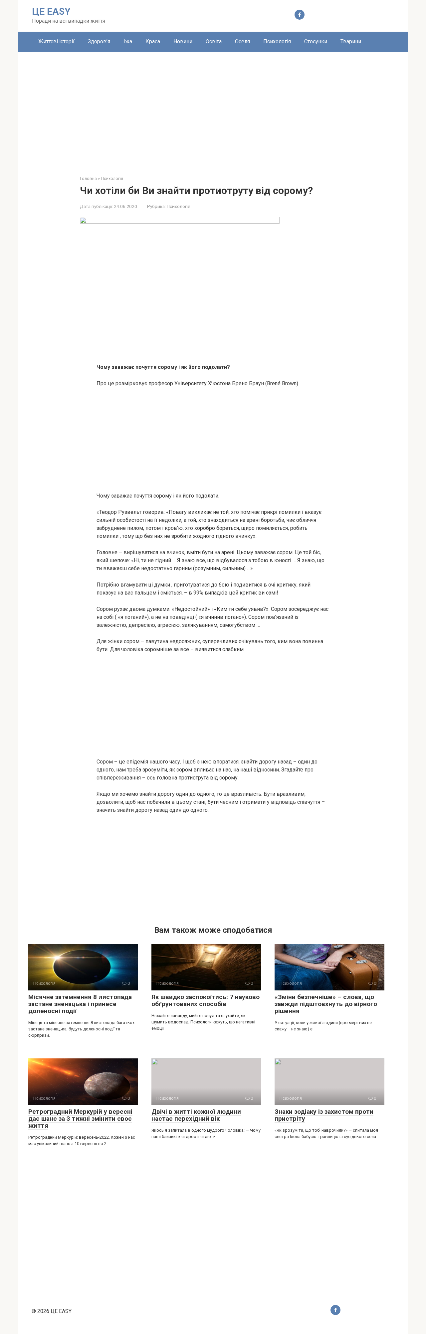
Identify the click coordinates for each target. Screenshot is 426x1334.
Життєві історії (56, 41)
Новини (182, 41)
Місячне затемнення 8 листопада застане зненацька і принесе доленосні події (80, 1004)
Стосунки (315, 41)
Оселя (242, 41)
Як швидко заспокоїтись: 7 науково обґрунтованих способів (205, 1000)
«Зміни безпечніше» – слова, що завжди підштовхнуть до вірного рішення (326, 1004)
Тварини (350, 41)
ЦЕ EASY (51, 11)
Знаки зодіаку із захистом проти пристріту (324, 1115)
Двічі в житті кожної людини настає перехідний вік (196, 1115)
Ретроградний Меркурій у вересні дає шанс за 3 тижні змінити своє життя (80, 1118)
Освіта (214, 41)
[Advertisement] (213, 108)
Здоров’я (99, 41)
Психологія (277, 41)
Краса (152, 41)
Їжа (127, 41)
